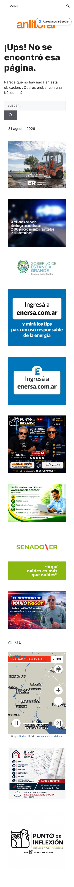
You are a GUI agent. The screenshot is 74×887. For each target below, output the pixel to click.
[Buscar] (10, 115)
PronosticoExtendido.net (50, 736)
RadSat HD (25, 736)
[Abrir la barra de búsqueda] (68, 6)
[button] (58, 690)
